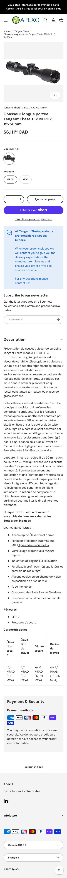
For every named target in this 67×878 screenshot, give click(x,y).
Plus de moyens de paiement (33, 219)
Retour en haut (33, 766)
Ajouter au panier (45, 199)
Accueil (7, 31)
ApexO (15, 869)
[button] (61, 20)
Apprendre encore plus (33, 545)
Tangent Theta (21, 31)
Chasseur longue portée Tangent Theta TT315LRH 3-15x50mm (30, 36)
